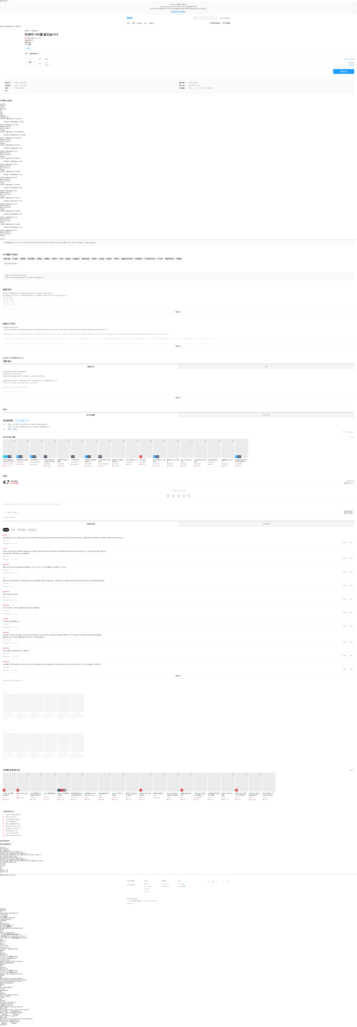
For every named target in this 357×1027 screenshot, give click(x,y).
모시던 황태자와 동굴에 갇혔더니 (35, 794)
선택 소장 (2, 115)
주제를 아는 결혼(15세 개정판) (240, 460)
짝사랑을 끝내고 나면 (103, 794)
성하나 (87, 797)
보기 (1, 989)
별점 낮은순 (32, 530)
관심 (28, 48)
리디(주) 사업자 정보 (132, 898)
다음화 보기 (3, 1005)
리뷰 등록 (348, 512)
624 (7, 464)
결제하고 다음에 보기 (17, 961)
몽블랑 (26, 42)
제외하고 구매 (4, 870)
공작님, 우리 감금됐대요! (145, 794)
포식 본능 (142, 460)
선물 (1, 114)
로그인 (225, 18)
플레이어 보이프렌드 (173, 460)
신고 (12, 543)
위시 (1, 111)
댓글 (344, 542)
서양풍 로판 (34, 30)
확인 (1, 939)
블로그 (15, 429)
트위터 (9, 429)
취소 (1, 867)
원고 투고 (163, 883)
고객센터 (132, 880)
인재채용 (180, 886)
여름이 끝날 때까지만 (186, 794)
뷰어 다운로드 (148, 886)
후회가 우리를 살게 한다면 (131, 794)
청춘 (4, 464)
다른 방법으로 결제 (5, 919)
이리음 (141, 797)
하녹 (4, 797)
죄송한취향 (28, 40)
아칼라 (169, 797)
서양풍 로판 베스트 (8, 811)
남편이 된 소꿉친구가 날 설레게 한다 (240, 794)
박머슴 (114, 797)
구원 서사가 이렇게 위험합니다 (199, 794)
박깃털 (251, 797)
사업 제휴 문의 (165, 886)
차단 (16, 543)
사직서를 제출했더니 (50, 794)
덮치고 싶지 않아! (22, 793)
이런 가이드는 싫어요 (186, 460)
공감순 (13, 530)
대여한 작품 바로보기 (17, 928)
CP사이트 (146, 889)
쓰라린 (100, 464)
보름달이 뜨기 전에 (227, 460)
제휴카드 (146, 883)
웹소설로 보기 (34, 53)
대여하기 (2, 996)
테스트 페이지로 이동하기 (178, 11)
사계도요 (32, 797)
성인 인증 (2, 863)
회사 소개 (181, 883)
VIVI (31, 462)
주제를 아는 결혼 (22, 460)
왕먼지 (11, 464)
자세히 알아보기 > (90, 242)
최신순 (6, 530)
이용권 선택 (3, 947)
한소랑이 (46, 797)
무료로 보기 (3, 949)
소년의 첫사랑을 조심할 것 (8, 794)
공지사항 (132, 885)
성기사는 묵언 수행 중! (117, 794)
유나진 (210, 797)
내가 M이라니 (34, 460)
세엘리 (100, 797)
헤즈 (181, 797)
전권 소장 (343, 71)
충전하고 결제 (4, 963)
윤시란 (264, 797)
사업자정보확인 (153, 901)
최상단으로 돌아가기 (10, 875)
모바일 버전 (3, 1024)
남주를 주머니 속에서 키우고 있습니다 (90, 794)
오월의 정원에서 (158, 793)
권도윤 (128, 797)
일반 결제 (11, 963)
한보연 (59, 797)
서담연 (155, 795)
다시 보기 (9, 1005)
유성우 (237, 797)
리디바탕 (146, 891)
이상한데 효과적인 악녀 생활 (214, 794)
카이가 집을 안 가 (131, 460)
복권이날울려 (198, 797)
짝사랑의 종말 (212, 460)
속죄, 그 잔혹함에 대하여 (63, 794)
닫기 (4, 989)
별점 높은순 (22, 530)
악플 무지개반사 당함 (62, 460)
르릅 (17, 795)
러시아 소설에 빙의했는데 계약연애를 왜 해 (173, 794)
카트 (1, 112)
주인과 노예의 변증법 (227, 794)
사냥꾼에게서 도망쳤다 (104, 460)
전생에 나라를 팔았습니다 (90, 460)
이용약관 (129, 901)
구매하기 (7, 996)
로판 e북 (27, 30)
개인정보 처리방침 (136, 901)
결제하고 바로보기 (5, 961)
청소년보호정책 (145, 901)
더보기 (352, 437)
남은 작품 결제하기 (5, 928)
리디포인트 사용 (5, 960)
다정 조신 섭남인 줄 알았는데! (254, 794)
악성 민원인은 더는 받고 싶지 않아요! (268, 794)
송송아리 (73, 797)
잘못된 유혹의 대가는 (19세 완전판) (76, 794)
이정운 (223, 797)
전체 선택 (2, 105)
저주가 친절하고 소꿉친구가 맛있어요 (9, 460)
